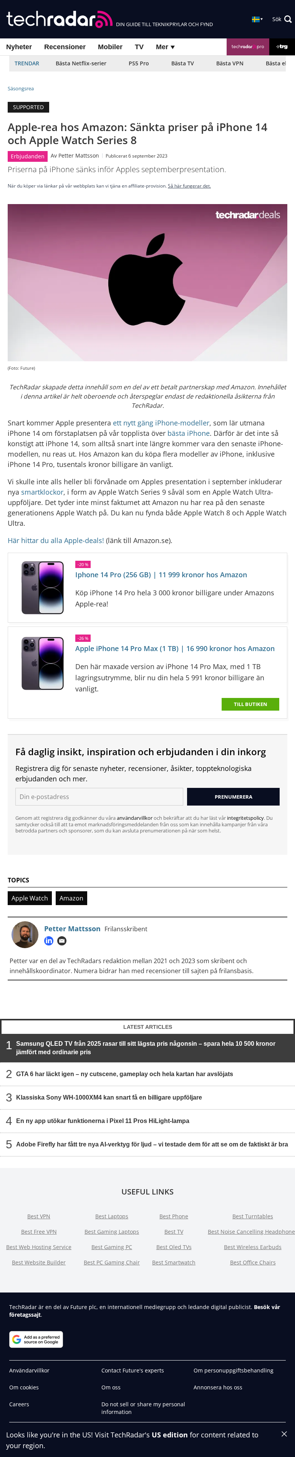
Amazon (71, 898)
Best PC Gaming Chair (112, 1262)
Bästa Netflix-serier (81, 63)
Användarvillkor (29, 1370)
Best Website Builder (39, 1262)
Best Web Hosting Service (38, 1247)
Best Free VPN (39, 1231)
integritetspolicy (245, 817)
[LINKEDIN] (50, 941)
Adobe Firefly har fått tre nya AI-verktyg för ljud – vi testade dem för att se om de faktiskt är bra (152, 1144)
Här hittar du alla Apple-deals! (56, 540)
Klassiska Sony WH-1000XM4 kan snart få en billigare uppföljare (109, 1097)
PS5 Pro (139, 63)
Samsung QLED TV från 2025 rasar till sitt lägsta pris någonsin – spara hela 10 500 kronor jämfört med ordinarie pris (145, 1047)
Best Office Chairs (253, 1262)
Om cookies (24, 1387)
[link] (43, 588)
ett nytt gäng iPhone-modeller (161, 422)
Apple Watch (30, 898)
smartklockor (42, 492)
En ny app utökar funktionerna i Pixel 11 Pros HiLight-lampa (102, 1121)
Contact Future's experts (132, 1370)
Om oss (111, 1387)
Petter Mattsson (78, 155)
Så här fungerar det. (189, 186)
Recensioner (65, 47)
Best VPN (38, 1216)
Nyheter (19, 47)
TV (139, 47)
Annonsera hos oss (218, 1387)
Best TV (173, 1231)
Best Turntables (252, 1216)
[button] (282, 19)
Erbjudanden (28, 156)
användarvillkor (134, 817)
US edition (170, 1434)
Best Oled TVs (174, 1247)
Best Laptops (111, 1216)
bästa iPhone (188, 433)
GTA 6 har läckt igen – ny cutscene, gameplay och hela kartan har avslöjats (124, 1074)
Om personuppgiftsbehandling (233, 1370)
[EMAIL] (63, 941)
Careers (19, 1404)
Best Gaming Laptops (112, 1231)
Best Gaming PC (111, 1247)
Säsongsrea (21, 88)
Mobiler (110, 47)
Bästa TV (182, 63)
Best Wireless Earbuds (253, 1247)
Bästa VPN (230, 63)
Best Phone (173, 1216)
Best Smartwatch (174, 1262)
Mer (163, 47)
